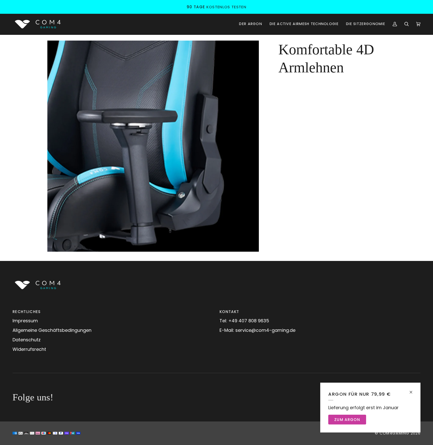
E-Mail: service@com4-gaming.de (257, 330)
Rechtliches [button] (27, 311)
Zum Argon (347, 419)
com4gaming (394, 433)
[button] (250, 24)
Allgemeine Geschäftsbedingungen (52, 330)
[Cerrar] (413, 390)
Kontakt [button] (229, 311)
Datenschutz (27, 340)
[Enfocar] (153, 146)
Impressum (25, 321)
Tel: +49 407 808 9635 (244, 321)
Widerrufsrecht (29, 349)
